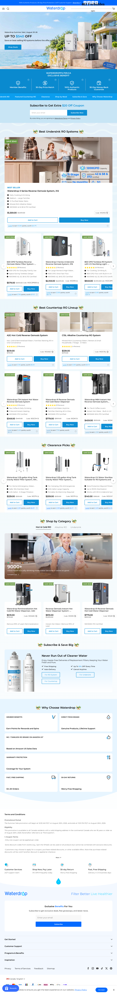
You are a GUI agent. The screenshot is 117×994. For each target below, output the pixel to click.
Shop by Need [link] (61, 97)
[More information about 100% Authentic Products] (82, 80)
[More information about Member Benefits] (28, 80)
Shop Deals (13, 47)
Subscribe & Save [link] (79, 97)
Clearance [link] (45, 97)
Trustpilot (17, 563)
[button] (3, 8)
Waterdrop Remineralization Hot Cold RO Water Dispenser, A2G (22, 610)
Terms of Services (23, 968)
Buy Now (84, 220)
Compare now (12, 574)
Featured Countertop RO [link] (25, 97)
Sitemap (51, 968)
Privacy (8, 968)
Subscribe (77, 113)
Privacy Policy (75, 118)
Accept (101, 990)
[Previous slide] (3, 266)
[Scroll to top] (58, 881)
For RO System (51, 675)
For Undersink (85, 675)
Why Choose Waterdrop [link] (102, 97)
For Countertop (51, 681)
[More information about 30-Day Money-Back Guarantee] (109, 80)
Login (10, 226)
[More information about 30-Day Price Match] (55, 80)
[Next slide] (113, 266)
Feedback (38, 968)
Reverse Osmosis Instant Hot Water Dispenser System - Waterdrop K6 (59, 610)
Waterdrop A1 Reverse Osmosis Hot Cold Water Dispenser (99, 610)
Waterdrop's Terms (61, 118)
